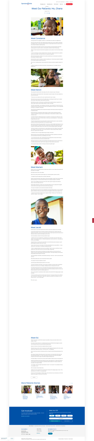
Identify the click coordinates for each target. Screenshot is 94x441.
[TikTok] (28, 434)
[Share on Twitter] (46, 13)
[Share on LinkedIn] (47, 13)
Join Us (50, 433)
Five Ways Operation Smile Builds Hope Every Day (39, 397)
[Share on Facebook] (44, 13)
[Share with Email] (49, 13)
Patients (34, 377)
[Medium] (29, 434)
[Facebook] (21, 434)
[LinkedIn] (24, 434)
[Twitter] (25, 434)
